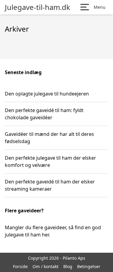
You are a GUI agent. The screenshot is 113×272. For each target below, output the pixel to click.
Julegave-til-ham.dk (37, 7)
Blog (67, 266)
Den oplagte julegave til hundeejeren (47, 93)
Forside (20, 266)
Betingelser (88, 266)
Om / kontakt (45, 266)
